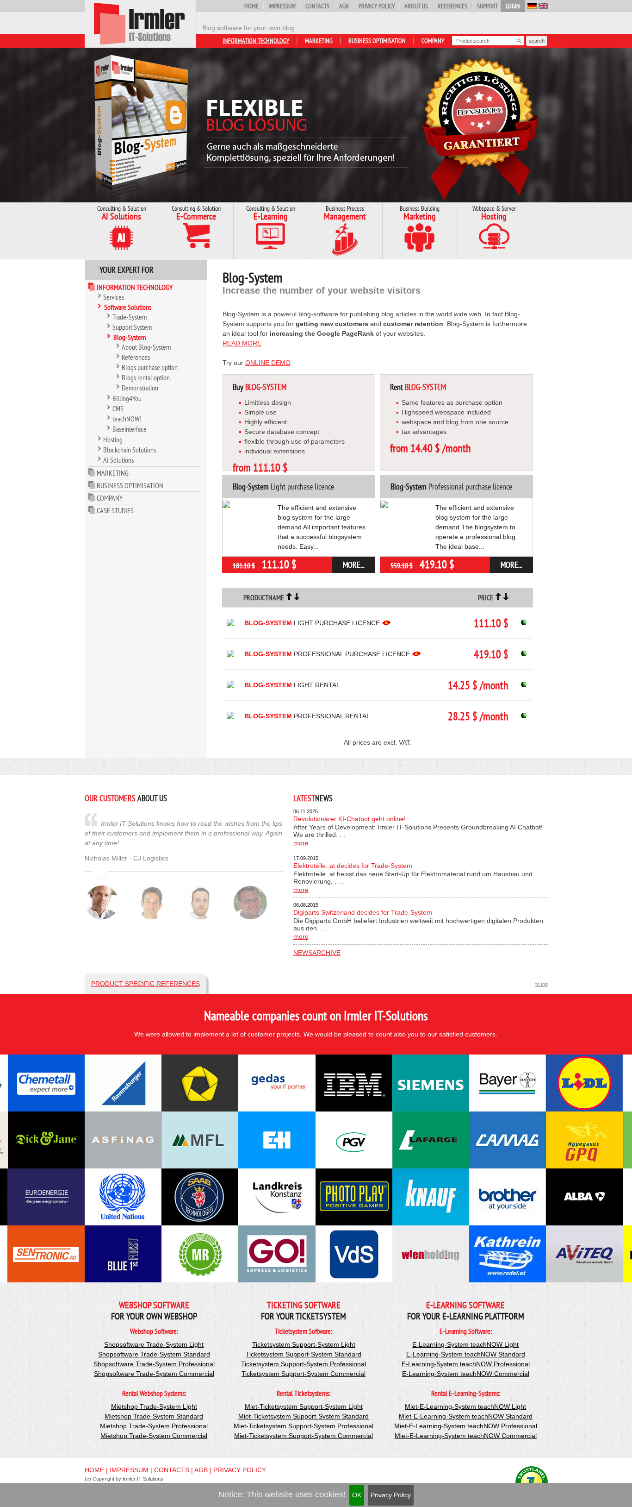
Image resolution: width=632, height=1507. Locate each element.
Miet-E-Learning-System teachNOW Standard (466, 1416)
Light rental (292, 685)
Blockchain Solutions (129, 449)
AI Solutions (118, 460)
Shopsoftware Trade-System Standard (154, 1354)
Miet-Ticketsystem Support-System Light (304, 1406)
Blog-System (129, 337)
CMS (118, 408)
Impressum (282, 6)
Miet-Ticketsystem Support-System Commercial (303, 1435)
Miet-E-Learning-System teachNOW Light (465, 1406)
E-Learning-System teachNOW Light (465, 1344)
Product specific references (145, 983)
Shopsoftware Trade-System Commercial (154, 1373)
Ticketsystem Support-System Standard (303, 1354)
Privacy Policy (391, 1495)
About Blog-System (146, 347)
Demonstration (140, 387)
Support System (132, 327)
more (301, 843)
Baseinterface (129, 428)
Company (432, 41)
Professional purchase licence (327, 654)
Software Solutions (127, 307)
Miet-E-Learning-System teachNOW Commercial (466, 1435)
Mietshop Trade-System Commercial (153, 1435)
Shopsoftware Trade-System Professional (154, 1364)
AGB (344, 6)
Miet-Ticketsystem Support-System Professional (303, 1426)
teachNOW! (127, 418)
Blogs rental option (146, 377)
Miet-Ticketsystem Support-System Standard (303, 1416)
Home (251, 6)
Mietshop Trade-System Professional (154, 1426)
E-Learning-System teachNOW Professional (466, 1364)
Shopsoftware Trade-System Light (154, 1344)
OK (356, 1495)
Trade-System (129, 316)
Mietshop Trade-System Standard (154, 1416)
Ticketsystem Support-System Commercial (304, 1373)
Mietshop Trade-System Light (154, 1406)
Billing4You (127, 398)
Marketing (319, 41)
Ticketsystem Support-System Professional (303, 1364)
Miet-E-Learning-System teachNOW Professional (465, 1426)
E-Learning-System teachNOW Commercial (465, 1373)
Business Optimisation (377, 41)
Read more (242, 343)
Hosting (113, 439)
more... (354, 564)
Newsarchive (317, 952)
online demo (268, 362)
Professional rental (307, 716)
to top (541, 984)
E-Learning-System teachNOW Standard (465, 1354)
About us (416, 6)
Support (487, 6)
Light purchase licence (312, 623)
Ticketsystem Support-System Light (303, 1344)
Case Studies (115, 510)
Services (113, 296)
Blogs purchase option (150, 367)
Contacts (317, 6)
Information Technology (256, 41)
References (452, 6)
